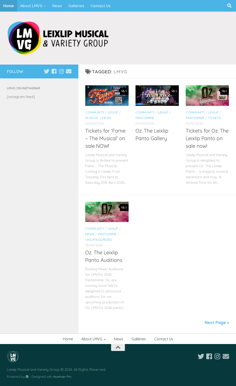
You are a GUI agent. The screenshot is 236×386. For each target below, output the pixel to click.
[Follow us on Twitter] (46, 71)
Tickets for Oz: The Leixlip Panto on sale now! (207, 138)
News (57, 5)
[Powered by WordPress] (27, 376)
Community (94, 112)
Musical (92, 118)
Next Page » (217, 322)
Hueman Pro (62, 376)
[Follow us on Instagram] (61, 71)
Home (8, 5)
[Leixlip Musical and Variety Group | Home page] (58, 38)
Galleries (76, 5)
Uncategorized (98, 240)
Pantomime (145, 118)
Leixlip (113, 112)
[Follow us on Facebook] (54, 71)
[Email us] (68, 71)
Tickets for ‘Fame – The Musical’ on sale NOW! (105, 138)
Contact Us (100, 5)
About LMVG (31, 5)
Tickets (214, 118)
